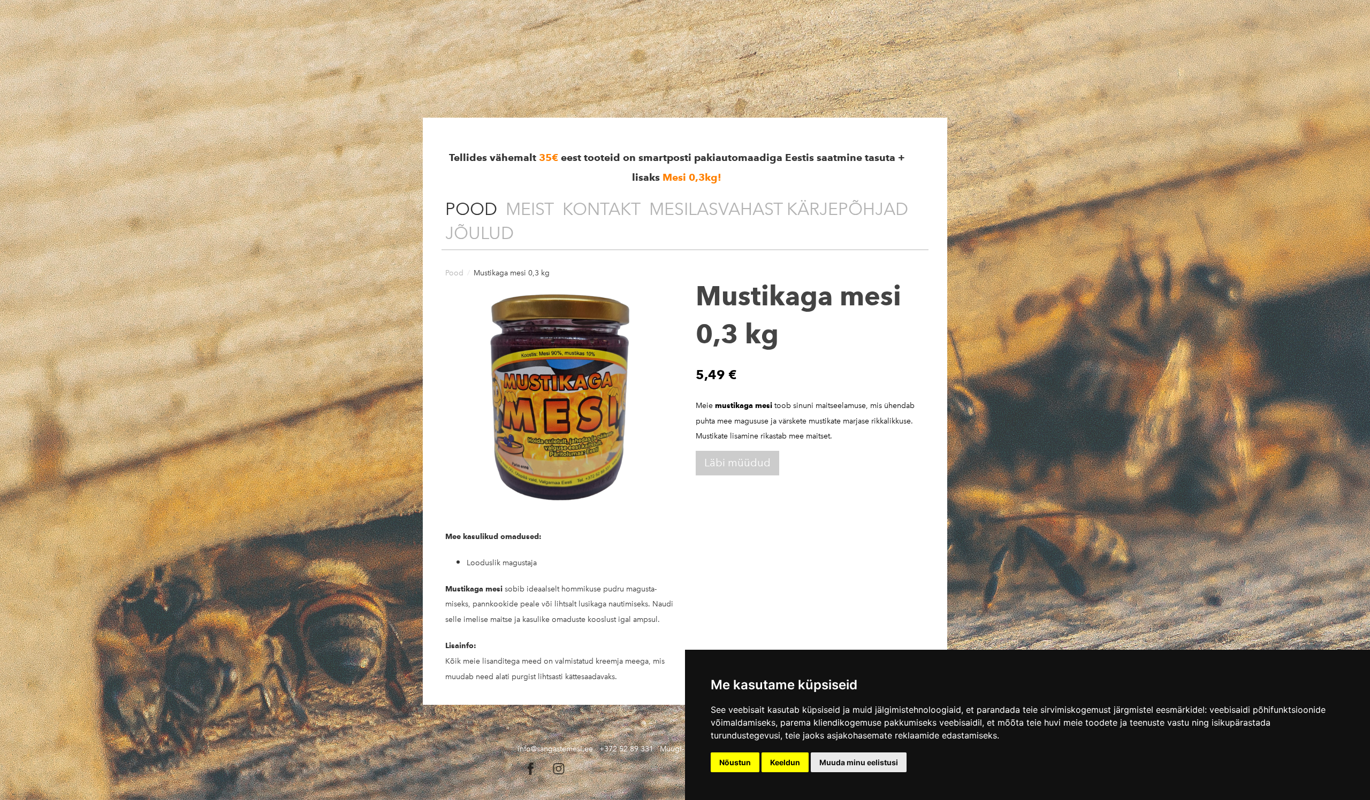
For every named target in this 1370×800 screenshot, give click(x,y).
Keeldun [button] (785, 762)
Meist (530, 209)
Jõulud (479, 233)
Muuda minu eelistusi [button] (858, 762)
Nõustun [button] (735, 762)
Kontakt (601, 209)
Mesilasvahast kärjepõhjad (778, 209)
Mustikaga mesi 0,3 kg (512, 273)
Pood (471, 209)
